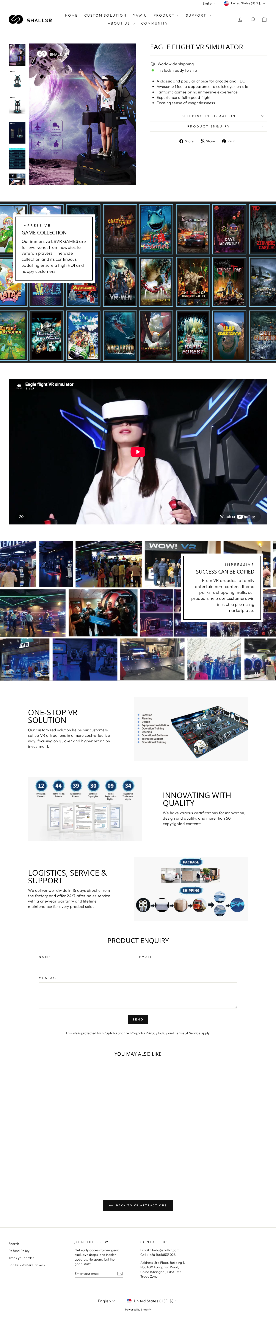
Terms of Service (187, 1033)
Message (49, 978)
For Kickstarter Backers (27, 1265)
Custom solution (105, 15)
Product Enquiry (208, 126)
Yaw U (140, 15)
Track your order (21, 1258)
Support (197, 15)
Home (71, 15)
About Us (120, 23)
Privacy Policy (156, 1033)
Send (138, 1019)
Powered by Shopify (138, 1309)
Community (154, 23)
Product (165, 15)
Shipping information (209, 116)
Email (146, 957)
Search (14, 1244)
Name (45, 957)
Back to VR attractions (141, 1205)
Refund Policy (19, 1251)
